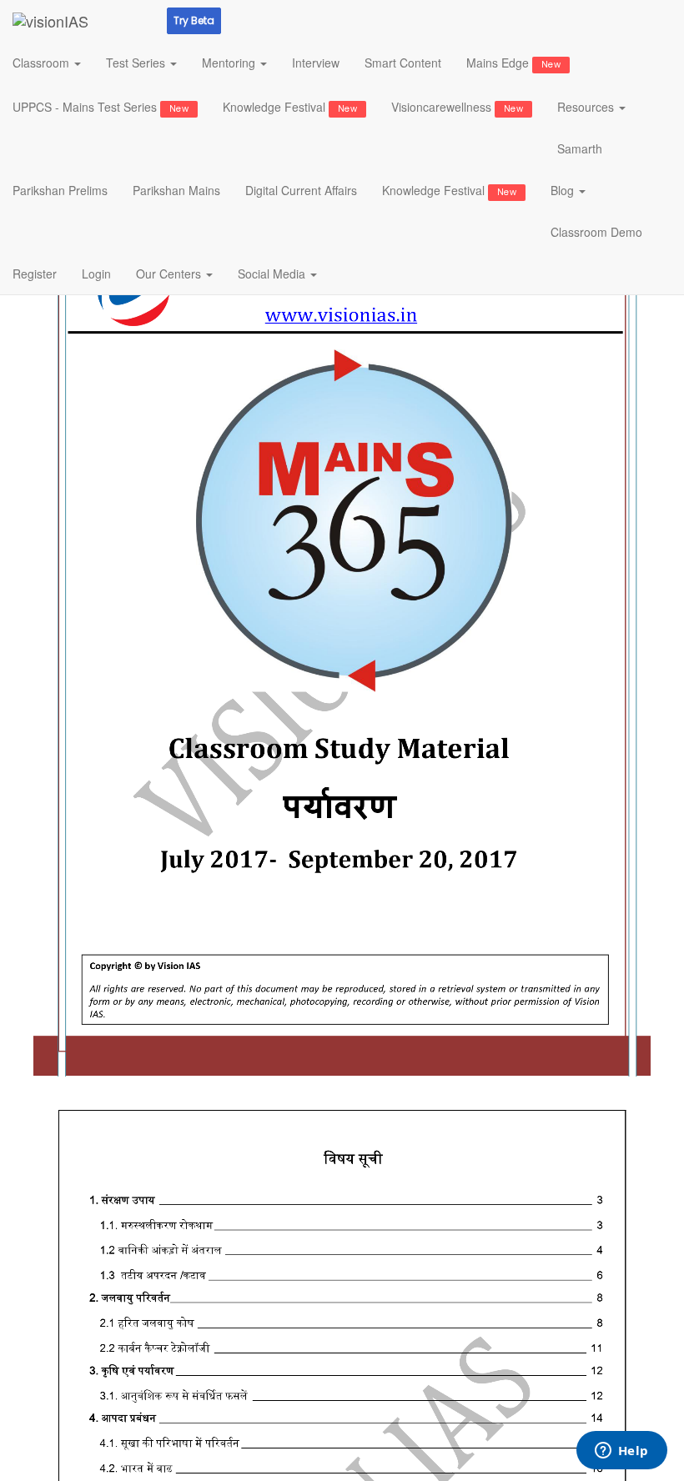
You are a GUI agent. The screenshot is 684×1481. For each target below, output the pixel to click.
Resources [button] (587, 106)
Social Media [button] (273, 273)
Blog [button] (564, 190)
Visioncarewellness (457, 106)
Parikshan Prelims (60, 190)
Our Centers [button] (170, 273)
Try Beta (194, 20)
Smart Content (403, 62)
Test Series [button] (137, 62)
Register (35, 273)
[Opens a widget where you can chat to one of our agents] (621, 1452)
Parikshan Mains (176, 190)
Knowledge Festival (290, 106)
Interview (315, 62)
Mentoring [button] (230, 62)
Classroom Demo (596, 231)
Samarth (579, 148)
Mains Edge (513, 62)
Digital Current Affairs (301, 190)
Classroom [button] (43, 62)
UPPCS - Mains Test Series (101, 106)
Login (96, 273)
